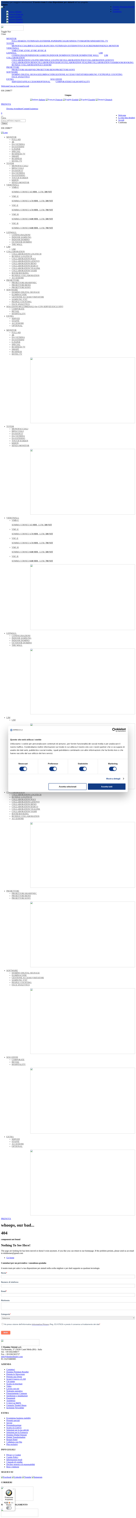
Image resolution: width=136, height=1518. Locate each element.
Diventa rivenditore (14, 109)
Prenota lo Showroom (15, 1374)
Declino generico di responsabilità (20, 1464)
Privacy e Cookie (13, 1455)
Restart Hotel (11, 1439)
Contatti (116, 9)
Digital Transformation (15, 1437)
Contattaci (10, 1369)
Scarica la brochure (14, 1384)
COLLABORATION (15, 792)
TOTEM (10, 426)
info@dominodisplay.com (12, 1356)
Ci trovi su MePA (13, 1403)
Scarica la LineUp (14, 1428)
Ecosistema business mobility (18, 1418)
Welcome (5, 86)
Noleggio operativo (14, 1391)
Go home (10, 1258)
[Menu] (13, 1488)
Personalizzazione (13, 1425)
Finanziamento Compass (16, 1393)
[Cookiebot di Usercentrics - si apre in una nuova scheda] (114, 730)
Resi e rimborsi (12, 1467)
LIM (8, 717)
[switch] (53, 769)
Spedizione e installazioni (17, 1396)
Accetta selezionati (67, 786)
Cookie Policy (12, 1457)
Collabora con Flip (14, 1442)
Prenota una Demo (14, 1377)
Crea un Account (16, 86)
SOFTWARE (12, 970)
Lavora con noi (12, 1388)
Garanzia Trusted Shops (16, 1405)
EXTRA (10, 1137)
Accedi (26, 86)
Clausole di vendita (14, 1462)
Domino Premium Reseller (124, 7)
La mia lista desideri (126, 118)
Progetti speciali (13, 1420)
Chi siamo (10, 1381)
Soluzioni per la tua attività (17, 1430)
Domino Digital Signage (16, 1435)
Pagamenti (10, 1398)
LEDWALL (11, 633)
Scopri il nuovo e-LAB (16, 1379)
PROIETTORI (12, 891)
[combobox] (13, 120)
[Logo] (4, 132)
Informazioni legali (14, 1460)
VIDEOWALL (12, 518)
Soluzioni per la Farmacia (17, 1432)
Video (8, 1386)
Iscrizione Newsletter (15, 1408)
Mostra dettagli (113, 778)
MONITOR (11, 330)
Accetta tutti (106, 786)
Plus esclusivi (12, 1444)
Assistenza (117, 11)
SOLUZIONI (12, 1057)
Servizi (9, 1423)
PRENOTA (6, 104)
